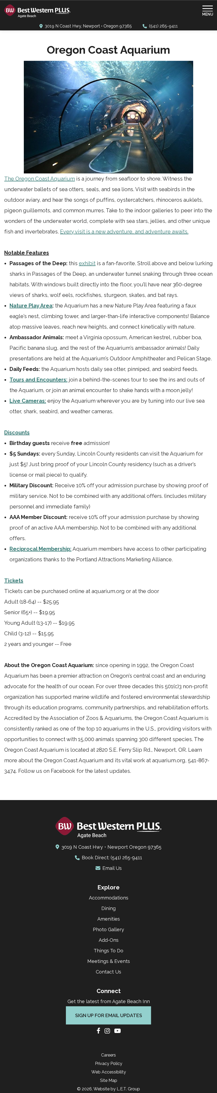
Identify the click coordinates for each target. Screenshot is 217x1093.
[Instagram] (107, 1031)
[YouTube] (117, 1031)
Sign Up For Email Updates (108, 1015)
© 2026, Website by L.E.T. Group (108, 1088)
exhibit (87, 263)
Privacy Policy (108, 1063)
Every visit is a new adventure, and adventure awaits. (124, 231)
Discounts (17, 432)
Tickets (13, 580)
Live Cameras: (28, 401)
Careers (108, 1055)
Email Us (112, 868)
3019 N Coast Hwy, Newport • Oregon (88, 26)
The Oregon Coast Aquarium (39, 179)
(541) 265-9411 (163, 26)
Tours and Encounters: (38, 379)
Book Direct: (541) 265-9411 (112, 857)
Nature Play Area (31, 305)
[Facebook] (98, 1031)
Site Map (108, 1080)
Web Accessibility (108, 1071)
